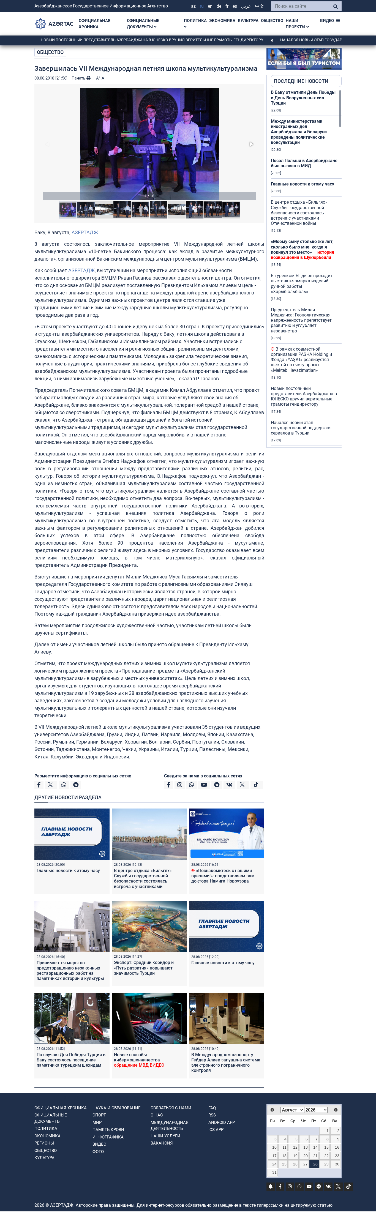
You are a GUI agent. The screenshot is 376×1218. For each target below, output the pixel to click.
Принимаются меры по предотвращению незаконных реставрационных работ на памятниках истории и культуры (70, 970)
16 (337, 1147)
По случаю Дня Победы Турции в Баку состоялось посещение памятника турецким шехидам (71, 1060)
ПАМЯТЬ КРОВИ (108, 1129)
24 (274, 1164)
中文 (259, 6)
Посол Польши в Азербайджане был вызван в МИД (304, 163)
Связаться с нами (171, 1107)
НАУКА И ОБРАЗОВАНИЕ (116, 1107)
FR (226, 6)
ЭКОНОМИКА (222, 20)
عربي (246, 6)
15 (326, 1147)
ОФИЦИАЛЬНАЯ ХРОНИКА (94, 23)
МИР (97, 1122)
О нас (157, 1115)
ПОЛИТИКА (195, 20)
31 (274, 1172)
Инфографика (108, 1137)
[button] (149, 144)
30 (337, 1164)
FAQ (212, 1107)
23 (337, 1156)
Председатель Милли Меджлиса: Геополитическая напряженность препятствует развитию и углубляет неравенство (301, 320)
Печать (79, 78)
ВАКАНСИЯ (162, 1143)
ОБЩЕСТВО (272, 20)
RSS (212, 1115)
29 (326, 1164)
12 (295, 1147)
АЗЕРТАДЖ (85, 232)
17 (274, 1156)
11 (284, 1147)
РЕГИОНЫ (44, 1143)
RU (202, 6)
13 (305, 1147)
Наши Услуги (165, 1136)
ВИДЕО (327, 20)
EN (210, 6)
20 (305, 1156)
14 (315, 1147)
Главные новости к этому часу (68, 870)
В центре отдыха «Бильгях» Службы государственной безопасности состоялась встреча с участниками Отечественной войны (143, 881)
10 (274, 1147)
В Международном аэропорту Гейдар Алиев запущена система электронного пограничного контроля (225, 1062)
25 (284, 1164)
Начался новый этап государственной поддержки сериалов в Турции (301, 428)
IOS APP (216, 1129)
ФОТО (98, 1151)
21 (315, 1156)
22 (326, 1156)
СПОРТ (99, 1115)
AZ (193, 6)
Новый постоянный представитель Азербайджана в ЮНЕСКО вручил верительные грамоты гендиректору (120, 40)
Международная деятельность (170, 1125)
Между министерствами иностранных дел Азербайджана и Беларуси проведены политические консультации (299, 132)
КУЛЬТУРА (248, 20)
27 (305, 1164)
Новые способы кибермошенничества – (139, 1060)
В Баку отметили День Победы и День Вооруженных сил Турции (303, 97)
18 (284, 1156)
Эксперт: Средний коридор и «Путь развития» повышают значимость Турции (144, 968)
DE (219, 6)
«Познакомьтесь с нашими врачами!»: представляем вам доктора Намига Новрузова (223, 876)
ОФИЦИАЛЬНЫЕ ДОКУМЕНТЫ (143, 23)
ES (235, 6)
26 (295, 1164)
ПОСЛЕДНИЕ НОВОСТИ (301, 81)
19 (295, 1156)
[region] (306, 268)
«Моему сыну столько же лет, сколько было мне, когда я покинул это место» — (302, 249)
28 (315, 1164)
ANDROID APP (221, 1122)
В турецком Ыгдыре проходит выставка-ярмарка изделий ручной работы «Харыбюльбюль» (302, 283)
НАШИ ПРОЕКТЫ (296, 23)
